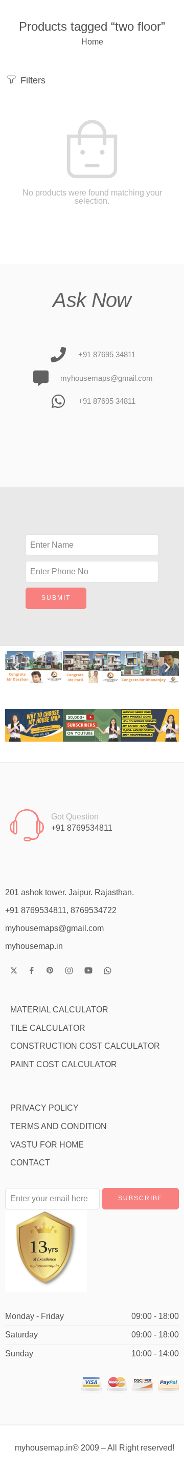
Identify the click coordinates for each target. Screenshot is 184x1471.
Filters (31, 80)
